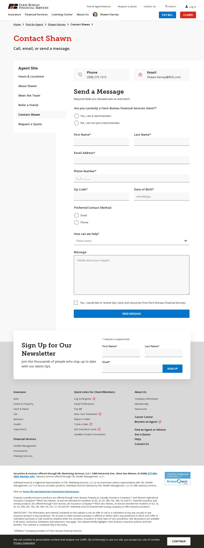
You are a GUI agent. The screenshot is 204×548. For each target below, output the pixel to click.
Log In (192, 6)
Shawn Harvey (57, 24)
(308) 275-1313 (96, 77)
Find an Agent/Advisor (99, 6)
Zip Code (81, 189)
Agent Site (28, 68)
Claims (188, 15)
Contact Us (150, 6)
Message (80, 252)
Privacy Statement (24, 543)
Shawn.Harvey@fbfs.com (164, 77)
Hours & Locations (31, 76)
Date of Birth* (144, 189)
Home (17, 24)
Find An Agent (34, 24)
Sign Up (172, 368)
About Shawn (27, 86)
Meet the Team (29, 95)
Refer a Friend (28, 105)
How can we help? (86, 234)
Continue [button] (179, 541)
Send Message (131, 313)
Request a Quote (127, 6)
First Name (82, 134)
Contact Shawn (80, 24)
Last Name (142, 134)
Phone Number (85, 171)
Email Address (84, 153)
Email (106, 362)
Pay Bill (167, 15)
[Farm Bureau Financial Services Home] (28, 6)
